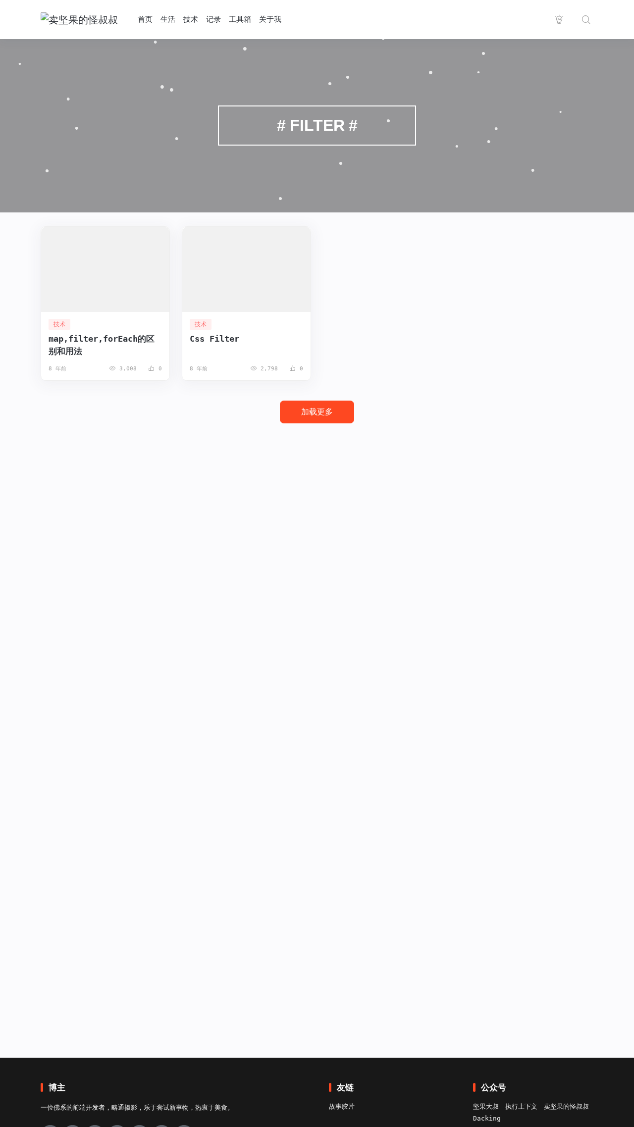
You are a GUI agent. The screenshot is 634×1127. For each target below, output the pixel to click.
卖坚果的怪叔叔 (566, 1106)
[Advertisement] (317, 601)
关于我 (270, 19)
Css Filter (214, 339)
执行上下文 (521, 1106)
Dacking (487, 1118)
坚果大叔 (486, 1106)
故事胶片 (342, 1106)
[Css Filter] (246, 269)
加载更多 (317, 411)
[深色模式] (559, 19)
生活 (167, 19)
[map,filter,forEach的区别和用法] (105, 269)
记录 (213, 19)
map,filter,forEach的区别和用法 (102, 345)
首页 (145, 19)
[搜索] (586, 19)
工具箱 (240, 19)
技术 (190, 19)
